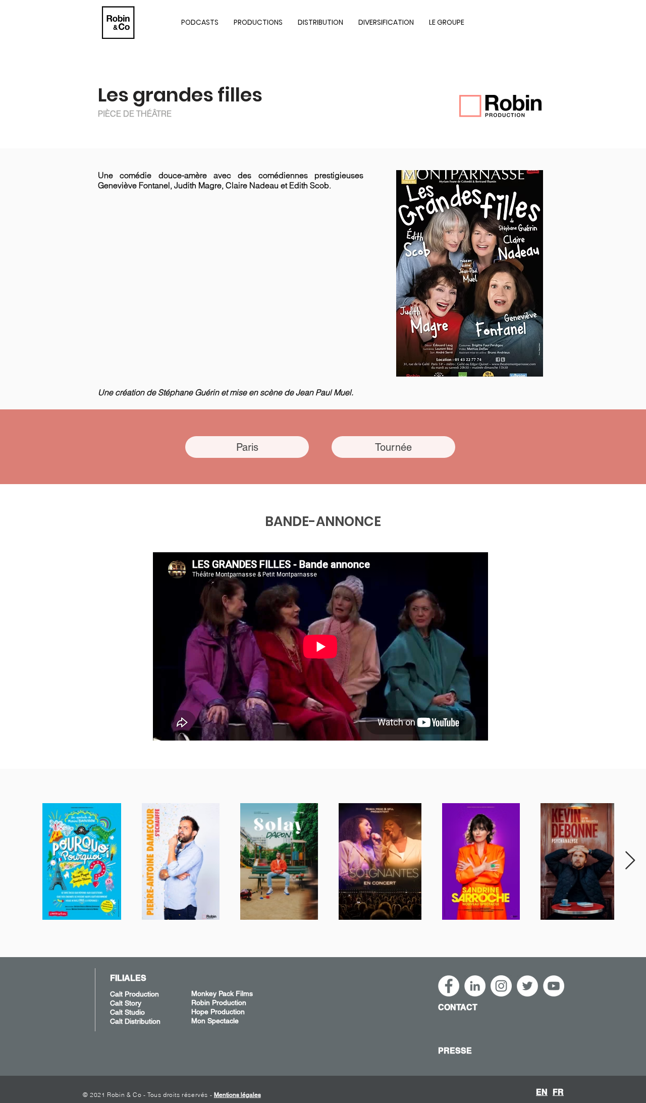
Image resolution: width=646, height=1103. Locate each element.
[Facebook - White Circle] (448, 985)
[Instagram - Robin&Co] (501, 985)
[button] (258, 22)
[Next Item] (630, 861)
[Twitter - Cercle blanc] (527, 985)
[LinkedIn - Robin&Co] (475, 985)
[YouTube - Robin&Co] (553, 985)
